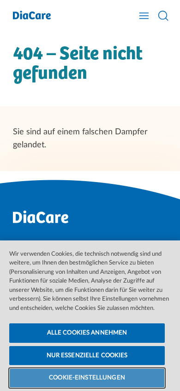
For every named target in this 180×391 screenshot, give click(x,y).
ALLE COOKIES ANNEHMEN (87, 333)
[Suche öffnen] (163, 16)
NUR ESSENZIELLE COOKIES (87, 356)
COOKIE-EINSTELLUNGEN (87, 378)
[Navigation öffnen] (144, 16)
